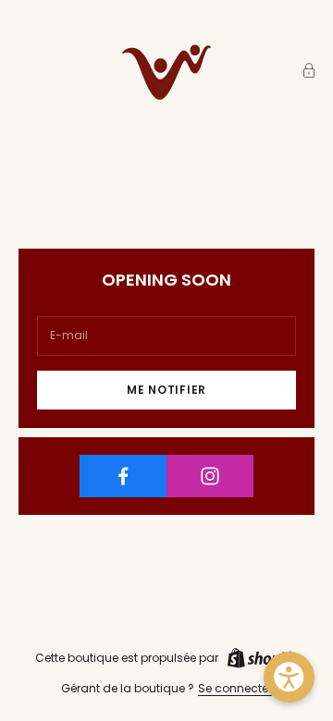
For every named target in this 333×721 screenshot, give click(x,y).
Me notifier (166, 389)
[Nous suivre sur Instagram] (210, 476)
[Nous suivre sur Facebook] (123, 476)
